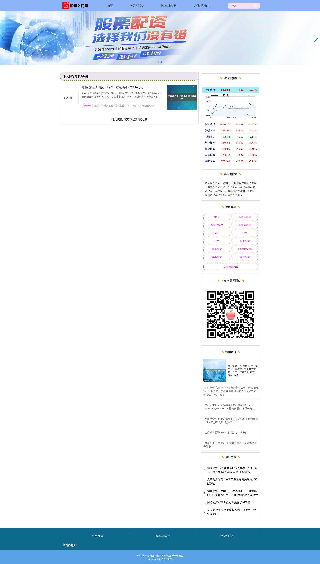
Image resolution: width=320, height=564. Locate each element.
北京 (244, 233)
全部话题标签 (230, 266)
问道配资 (245, 241)
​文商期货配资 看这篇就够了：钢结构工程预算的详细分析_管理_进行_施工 (231, 420)
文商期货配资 (244, 249)
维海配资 (245, 257)
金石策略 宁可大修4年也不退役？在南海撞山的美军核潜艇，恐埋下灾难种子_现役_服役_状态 (243, 370)
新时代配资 (216, 225)
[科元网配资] (76, 5)
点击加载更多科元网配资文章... (129, 119)
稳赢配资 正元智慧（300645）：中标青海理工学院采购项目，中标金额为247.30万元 (232, 493)
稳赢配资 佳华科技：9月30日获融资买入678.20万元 (112, 87)
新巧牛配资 (245, 217)
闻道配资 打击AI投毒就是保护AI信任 (228, 502)
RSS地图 (167, 555)
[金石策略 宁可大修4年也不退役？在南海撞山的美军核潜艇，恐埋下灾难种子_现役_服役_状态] (215, 370)
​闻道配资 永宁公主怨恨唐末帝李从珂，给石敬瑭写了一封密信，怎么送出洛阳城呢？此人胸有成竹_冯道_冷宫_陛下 (231, 391)
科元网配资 (137, 5)
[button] (316, 38)
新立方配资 (245, 225)
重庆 (216, 217)
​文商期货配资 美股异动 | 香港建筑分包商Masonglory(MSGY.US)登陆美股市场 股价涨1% (230, 406)
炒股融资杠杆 (202, 5)
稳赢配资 (87, 105)
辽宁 (216, 241)
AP (216, 233)
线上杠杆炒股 (169, 5)
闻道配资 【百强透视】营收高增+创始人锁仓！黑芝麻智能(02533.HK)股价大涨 (232, 470)
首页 (110, 5)
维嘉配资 (217, 257)
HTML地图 (177, 555)
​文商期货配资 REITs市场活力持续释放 (226, 432)
